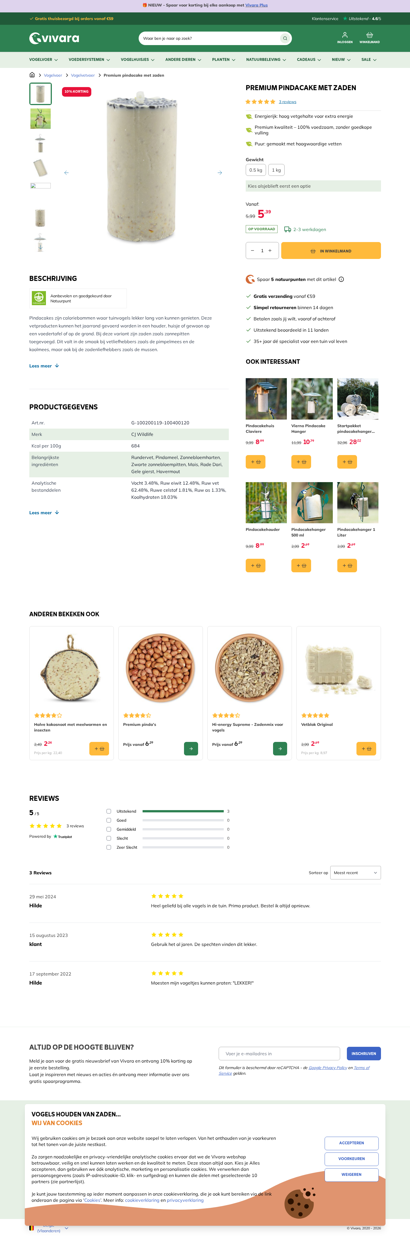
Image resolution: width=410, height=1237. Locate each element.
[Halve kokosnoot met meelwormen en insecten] (72, 668)
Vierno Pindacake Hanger (308, 428)
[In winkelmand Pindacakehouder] (255, 565)
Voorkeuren (351, 1159)
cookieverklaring (143, 1200)
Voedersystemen (86, 59)
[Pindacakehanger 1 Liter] (358, 503)
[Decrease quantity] (250, 250)
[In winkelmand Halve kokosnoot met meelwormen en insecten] (99, 748)
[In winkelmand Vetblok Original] (366, 748)
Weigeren (352, 1174)
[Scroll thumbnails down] (40, 247)
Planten (221, 59)
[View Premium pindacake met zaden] (40, 94)
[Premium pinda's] (161, 668)
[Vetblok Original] (339, 668)
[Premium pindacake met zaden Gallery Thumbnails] (40, 168)
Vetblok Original (317, 724)
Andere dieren (180, 59)
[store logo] (54, 38)
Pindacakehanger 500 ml (308, 532)
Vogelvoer (40, 59)
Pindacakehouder (263, 529)
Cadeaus (306, 59)
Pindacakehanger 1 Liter (356, 532)
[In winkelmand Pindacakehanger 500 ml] (301, 565)
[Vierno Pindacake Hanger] (312, 399)
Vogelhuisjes (135, 59)
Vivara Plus (256, 5)
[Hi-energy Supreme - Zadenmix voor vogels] (250, 668)
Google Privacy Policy (328, 1067)
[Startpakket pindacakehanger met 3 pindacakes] (358, 399)
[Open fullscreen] (143, 168)
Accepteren (351, 1143)
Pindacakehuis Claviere (260, 428)
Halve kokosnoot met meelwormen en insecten (70, 727)
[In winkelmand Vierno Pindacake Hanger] (301, 462)
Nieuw (338, 59)
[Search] (285, 38)
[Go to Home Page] (32, 75)
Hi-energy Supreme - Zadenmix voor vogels (247, 727)
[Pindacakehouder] (266, 503)
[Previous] (66, 172)
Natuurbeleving (263, 59)
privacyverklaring (185, 1200)
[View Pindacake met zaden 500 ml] (40, 218)
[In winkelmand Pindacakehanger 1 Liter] (347, 565)
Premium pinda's (139, 724)
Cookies (92, 1200)
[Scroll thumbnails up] (40, 89)
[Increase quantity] (273, 250)
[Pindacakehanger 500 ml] (312, 503)
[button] (260, 102)
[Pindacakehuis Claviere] (266, 399)
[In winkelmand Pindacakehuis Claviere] (255, 462)
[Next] (219, 172)
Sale (366, 59)
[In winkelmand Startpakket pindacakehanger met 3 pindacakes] (347, 462)
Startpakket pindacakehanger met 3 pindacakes (354, 428)
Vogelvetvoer (83, 75)
